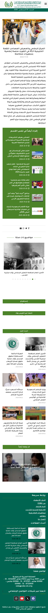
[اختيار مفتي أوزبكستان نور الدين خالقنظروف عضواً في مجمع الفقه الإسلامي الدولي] (37, 155)
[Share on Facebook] (28, 228)
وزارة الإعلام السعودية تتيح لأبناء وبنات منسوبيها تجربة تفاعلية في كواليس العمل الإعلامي (36, 395)
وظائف (43, 516)
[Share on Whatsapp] (23, 228)
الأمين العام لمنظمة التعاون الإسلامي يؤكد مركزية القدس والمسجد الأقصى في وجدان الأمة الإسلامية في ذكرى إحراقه (35, 360)
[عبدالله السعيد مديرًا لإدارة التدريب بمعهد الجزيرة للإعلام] (12, 380)
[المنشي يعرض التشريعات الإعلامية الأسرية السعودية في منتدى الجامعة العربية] (37, 141)
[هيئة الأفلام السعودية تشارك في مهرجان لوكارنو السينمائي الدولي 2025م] (37, 211)
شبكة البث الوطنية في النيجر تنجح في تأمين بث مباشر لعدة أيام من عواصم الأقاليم (36, 427)
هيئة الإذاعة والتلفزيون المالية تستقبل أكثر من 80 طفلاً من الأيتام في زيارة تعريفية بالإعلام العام (13, 428)
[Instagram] (16, 598)
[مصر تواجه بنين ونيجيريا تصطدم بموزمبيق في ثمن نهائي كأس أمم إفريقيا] (37, 184)
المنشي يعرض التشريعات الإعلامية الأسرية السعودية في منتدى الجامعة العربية (17, 140)
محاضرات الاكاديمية (37, 513)
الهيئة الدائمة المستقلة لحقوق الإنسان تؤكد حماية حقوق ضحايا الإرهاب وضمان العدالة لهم (14, 359)
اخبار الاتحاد (41, 507)
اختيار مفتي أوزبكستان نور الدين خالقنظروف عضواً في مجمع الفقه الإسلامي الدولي (18, 153)
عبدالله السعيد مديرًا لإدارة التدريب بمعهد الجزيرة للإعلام (14, 392)
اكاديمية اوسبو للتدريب (35, 510)
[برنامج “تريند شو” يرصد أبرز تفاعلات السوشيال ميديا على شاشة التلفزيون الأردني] (37, 198)
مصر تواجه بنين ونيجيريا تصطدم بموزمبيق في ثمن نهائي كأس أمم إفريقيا (19, 182)
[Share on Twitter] (26, 228)
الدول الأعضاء (39, 500)
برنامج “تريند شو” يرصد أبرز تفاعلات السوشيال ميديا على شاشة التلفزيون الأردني (18, 196)
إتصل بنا (42, 520)
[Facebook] (33, 598)
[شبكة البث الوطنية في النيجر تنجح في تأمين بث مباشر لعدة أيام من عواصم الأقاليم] (35, 413)
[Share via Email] (21, 228)
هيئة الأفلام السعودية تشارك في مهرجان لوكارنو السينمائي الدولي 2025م (17, 209)
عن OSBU (42, 504)
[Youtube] (21, 598)
